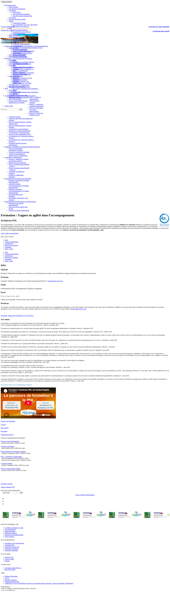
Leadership (16, 76)
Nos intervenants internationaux (22, 16)
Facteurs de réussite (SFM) (17, 19)
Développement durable (20, 30)
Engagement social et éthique (22, 32)
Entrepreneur (17, 83)
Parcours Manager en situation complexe (13, 451)
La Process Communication (21, 44)
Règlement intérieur (11, 533)
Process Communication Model (10, 468)
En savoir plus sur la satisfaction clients (16, 384)
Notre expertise (13, 7)
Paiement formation (11, 580)
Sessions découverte (15, 92)
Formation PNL (10, 545)
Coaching (16, 69)
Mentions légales (10, 531)
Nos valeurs (12, 17)
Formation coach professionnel (14, 543)
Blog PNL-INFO (10, 569)
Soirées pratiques (14, 94)
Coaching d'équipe (7, 463)
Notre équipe (17, 12)
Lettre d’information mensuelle (18, 63)
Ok (21, 109)
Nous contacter (9, 536)
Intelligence (16, 79)
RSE (10, 28)
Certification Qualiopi (19, 23)
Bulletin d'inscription (11, 576)
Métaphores (12, 60)
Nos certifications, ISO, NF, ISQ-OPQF (25, 25)
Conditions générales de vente (18, 95)
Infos (6, 88)
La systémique (17, 46)
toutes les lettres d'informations (85, 495)
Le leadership (17, 53)
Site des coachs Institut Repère (18, 101)
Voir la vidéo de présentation (9, 233)
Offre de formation (14, 35)
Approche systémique (7, 446)
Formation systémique (11, 548)
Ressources (8, 58)
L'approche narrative (19, 40)
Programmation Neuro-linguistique (23, 67)
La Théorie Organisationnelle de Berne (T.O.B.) (27, 48)
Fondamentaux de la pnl (55, 281)
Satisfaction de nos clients (17, 102)
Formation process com (12, 547)
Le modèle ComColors (20, 49)
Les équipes (12, 10)
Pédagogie (16, 78)
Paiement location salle (12, 581)
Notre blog (12, 65)
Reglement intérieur (15, 97)
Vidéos (11, 85)
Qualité (11, 21)
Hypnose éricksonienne (20, 74)
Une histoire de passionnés (17, 9)
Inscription (4, 315)
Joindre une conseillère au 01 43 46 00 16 (21, 315)
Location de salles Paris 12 (13, 568)
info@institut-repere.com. (78, 309)
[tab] (6, 252)
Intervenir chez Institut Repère (18, 56)
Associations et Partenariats (17, 55)
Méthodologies (13, 37)
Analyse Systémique (19, 72)
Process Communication (20, 71)
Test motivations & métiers (17, 86)
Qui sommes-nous (10, 5)
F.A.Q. (7, 578)
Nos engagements (10, 529)
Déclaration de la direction (21, 26)
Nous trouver (13, 90)
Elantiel (7, 561)
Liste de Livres (13, 62)
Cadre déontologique (19, 33)
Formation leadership (11, 550)
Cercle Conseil (9, 559)
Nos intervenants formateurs (21, 14)
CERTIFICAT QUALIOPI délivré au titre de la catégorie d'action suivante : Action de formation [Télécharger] (39, 583)
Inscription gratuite (6, 484)
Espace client (9, 106)
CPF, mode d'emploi (15, 99)
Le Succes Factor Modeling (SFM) (23, 51)
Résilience (16, 81)
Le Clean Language (19, 39)
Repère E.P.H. (9, 557)
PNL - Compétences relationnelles (11, 456)
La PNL (15, 42)
